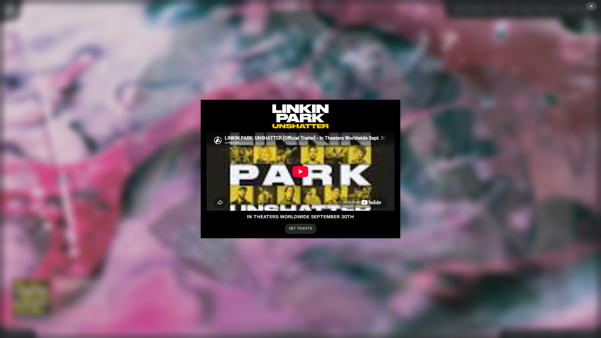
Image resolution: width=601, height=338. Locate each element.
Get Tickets (300, 228)
